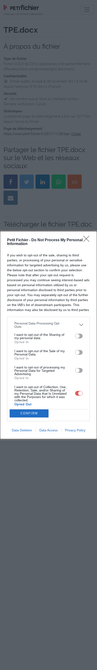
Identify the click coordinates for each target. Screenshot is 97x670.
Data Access (48, 430)
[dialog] (48, 335)
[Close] (87, 240)
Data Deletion (22, 430)
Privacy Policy (75, 430)
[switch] (79, 336)
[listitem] (48, 325)
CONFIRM (29, 413)
